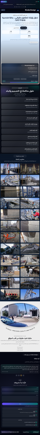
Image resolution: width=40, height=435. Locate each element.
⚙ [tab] (23, 372)
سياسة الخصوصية (26, 428)
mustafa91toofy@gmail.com (28, 419)
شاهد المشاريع (16, 27)
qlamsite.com (5, 428)
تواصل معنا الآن (23, 27)
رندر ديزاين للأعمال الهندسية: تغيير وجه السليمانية (14, 4)
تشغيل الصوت (2, 319)
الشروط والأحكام (35, 428)
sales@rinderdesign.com (29, 421)
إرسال (20, 400)
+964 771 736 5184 (32, 412)
